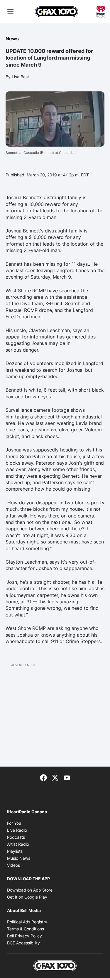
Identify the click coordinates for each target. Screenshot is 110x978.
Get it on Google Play (27, 896)
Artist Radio (18, 844)
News (12, 38)
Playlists (15, 851)
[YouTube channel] (66, 777)
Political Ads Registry (27, 921)
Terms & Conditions (25, 928)
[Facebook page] (43, 777)
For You (14, 823)
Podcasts (16, 837)
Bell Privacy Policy (24, 935)
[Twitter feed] (55, 777)
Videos (13, 865)
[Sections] (10, 12)
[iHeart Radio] (101, 11)
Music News (18, 858)
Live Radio (17, 830)
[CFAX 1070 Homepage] (56, 11)
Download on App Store (30, 889)
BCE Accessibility (23, 942)
